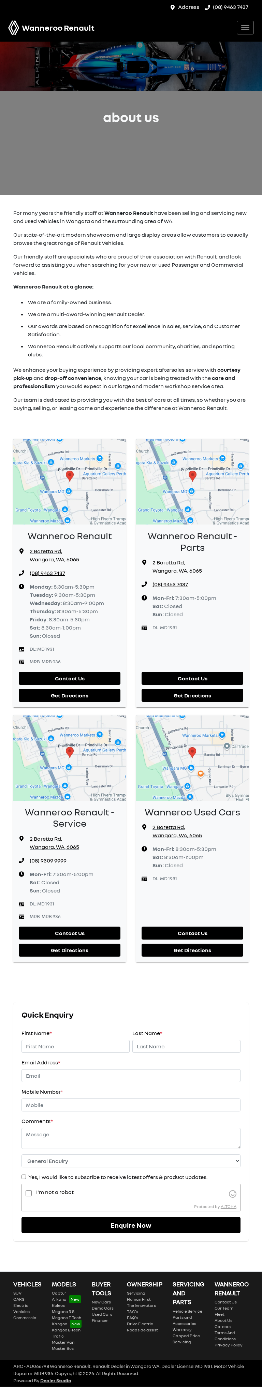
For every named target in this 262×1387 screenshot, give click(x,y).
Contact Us (70, 678)
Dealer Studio (55, 1380)
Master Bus (63, 1348)
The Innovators (141, 1305)
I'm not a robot (55, 1192)
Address (188, 6)
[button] (245, 27)
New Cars (101, 1301)
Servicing (136, 1293)
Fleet (219, 1314)
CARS (18, 1299)
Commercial (25, 1317)
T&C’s (132, 1311)
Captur (59, 1293)
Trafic (58, 1336)
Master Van (63, 1342)
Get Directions (69, 695)
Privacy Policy (229, 1344)
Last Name (147, 1033)
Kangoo (59, 1323)
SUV (17, 1293)
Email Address (40, 1062)
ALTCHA (228, 1206)
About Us (223, 1320)
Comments (37, 1121)
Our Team (224, 1308)
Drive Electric (140, 1323)
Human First (139, 1299)
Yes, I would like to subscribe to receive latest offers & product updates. (117, 1177)
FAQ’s (132, 1317)
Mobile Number (42, 1091)
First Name (36, 1033)
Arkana (59, 1299)
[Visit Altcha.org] (232, 1193)
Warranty (182, 1329)
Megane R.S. (63, 1311)
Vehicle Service (187, 1311)
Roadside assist (142, 1329)
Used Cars (102, 1314)
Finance (99, 1320)
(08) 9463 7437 (230, 6)
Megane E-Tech (66, 1317)
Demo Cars (103, 1308)
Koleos (58, 1305)
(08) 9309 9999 (48, 860)
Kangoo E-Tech (66, 1329)
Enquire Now (131, 1225)
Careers (223, 1326)
